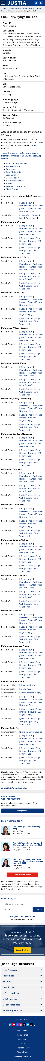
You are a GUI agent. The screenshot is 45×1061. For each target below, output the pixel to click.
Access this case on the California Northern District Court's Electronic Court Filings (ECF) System (21, 156)
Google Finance (27, 238)
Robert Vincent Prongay (30, 692)
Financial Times (35, 208)
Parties (9, 183)
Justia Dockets (27, 247)
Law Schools (9, 987)
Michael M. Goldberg (28, 685)
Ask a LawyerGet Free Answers (10, 797)
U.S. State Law (10, 998)
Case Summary (12, 175)
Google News (27, 203)
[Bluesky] (27, 1024)
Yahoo (28, 218)
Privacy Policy (22, 1052)
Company (22, 1039)
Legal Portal (22, 1035)
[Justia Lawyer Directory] (34, 1024)
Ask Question (23, 810)
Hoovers (32, 241)
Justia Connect (22, 1031)
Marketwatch (25, 205)
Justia (25, 1019)
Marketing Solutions (13, 1010)
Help (23, 1043)
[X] (31, 1024)
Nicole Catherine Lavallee (30, 732)
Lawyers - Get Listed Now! (22, 916)
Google (35, 215)
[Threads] (24, 1024)
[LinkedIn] (10, 1024)
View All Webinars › (22, 874)
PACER (33, 145)
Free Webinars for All (12, 821)
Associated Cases (13, 166)
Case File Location (14, 172)
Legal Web (25, 215)
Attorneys (10, 169)
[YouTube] (13, 1024)
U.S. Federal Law (11, 993)
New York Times (26, 211)
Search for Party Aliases (16, 163)
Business (7, 981)
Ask (35, 218)
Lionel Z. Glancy (26, 689)
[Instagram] (20, 1024)
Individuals (8, 975)
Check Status (12, 189)
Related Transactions (15, 186)
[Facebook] (17, 1024)
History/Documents (15, 180)
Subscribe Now (22, 950)
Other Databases (11, 1004)
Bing (21, 218)
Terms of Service (22, 1048)
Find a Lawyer (8, 898)
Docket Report (12, 177)
